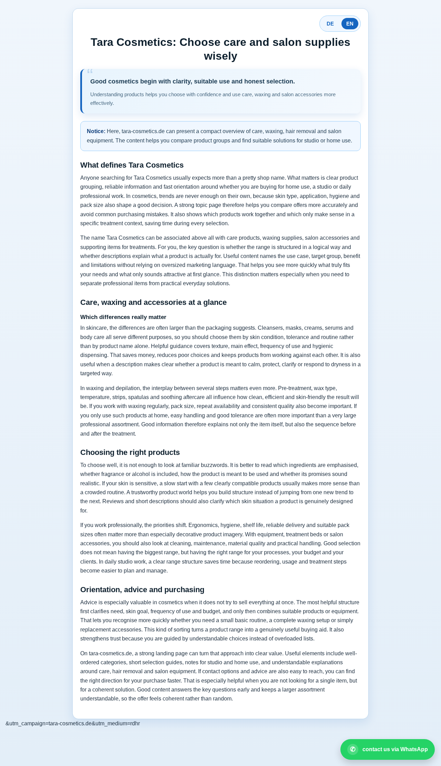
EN (349, 24)
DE (330, 24)
